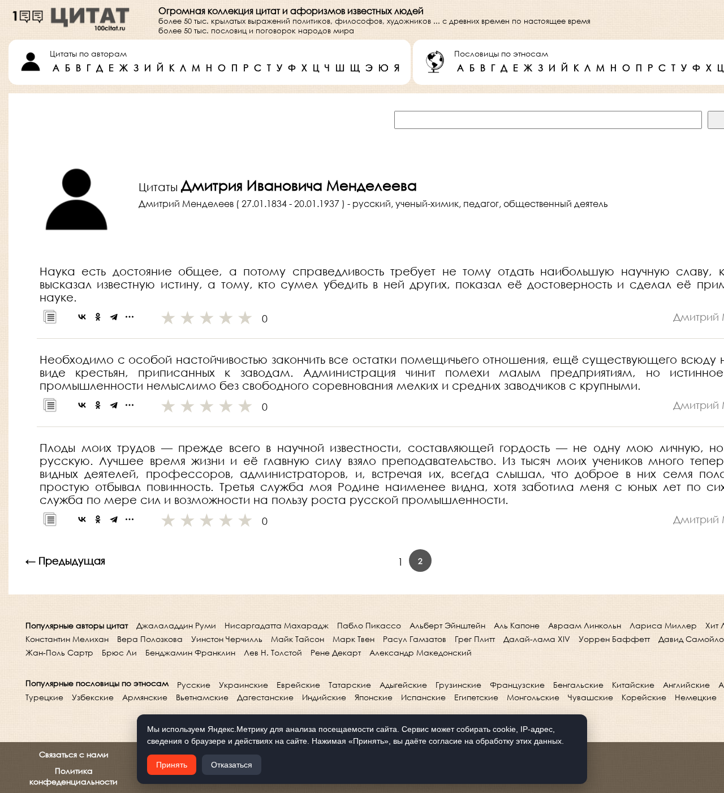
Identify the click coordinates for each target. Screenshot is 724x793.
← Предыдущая (65, 560)
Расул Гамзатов (414, 638)
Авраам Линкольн (584, 625)
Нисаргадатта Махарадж (277, 625)
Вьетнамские (202, 697)
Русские (193, 684)
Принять (171, 764)
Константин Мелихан (67, 638)
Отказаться (231, 764)
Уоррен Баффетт (614, 638)
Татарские (350, 684)
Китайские (633, 684)
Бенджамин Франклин (190, 652)
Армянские (144, 697)
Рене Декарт (336, 652)
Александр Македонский (420, 652)
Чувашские (590, 697)
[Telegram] (113, 317)
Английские (686, 684)
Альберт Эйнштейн (447, 625)
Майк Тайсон (297, 638)
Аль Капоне (517, 625)
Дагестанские (265, 697)
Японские (374, 697)
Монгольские (533, 697)
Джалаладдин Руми (176, 625)
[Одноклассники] (98, 317)
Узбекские (93, 697)
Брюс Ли (119, 652)
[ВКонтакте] (82, 317)
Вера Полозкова (150, 638)
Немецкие (696, 697)
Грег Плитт (475, 638)
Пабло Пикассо (369, 625)
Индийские (324, 697)
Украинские (243, 684)
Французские (517, 684)
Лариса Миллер (663, 625)
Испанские (423, 697)
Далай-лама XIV (536, 638)
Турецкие (44, 697)
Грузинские (458, 684)
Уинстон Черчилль (226, 638)
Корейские (644, 697)
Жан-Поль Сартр (59, 652)
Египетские (476, 697)
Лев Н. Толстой (273, 652)
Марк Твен (353, 638)
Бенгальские (578, 684)
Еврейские (298, 684)
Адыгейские (403, 684)
